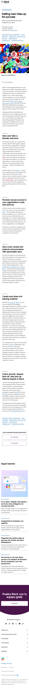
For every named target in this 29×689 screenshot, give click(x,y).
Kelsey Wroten (13, 30)
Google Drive (6, 267)
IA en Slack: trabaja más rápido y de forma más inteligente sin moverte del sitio (14, 504)
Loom (11, 344)
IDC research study (16, 101)
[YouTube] (19, 624)
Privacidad (4, 667)
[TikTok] (23, 624)
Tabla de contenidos (8, 75)
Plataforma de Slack (17, 40)
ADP (17, 392)
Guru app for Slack (13, 302)
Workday (5, 394)
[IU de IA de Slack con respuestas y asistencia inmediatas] (14, 483)
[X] (16, 624)
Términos (11, 667)
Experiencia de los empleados (11, 34)
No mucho (14, 443)
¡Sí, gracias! (14, 437)
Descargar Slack (5, 663)
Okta (3, 212)
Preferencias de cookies (7, 671)
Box (18, 267)
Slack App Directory (17, 411)
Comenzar (14, 603)
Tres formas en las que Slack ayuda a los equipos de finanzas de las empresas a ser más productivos (14, 560)
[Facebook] (13, 624)
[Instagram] (9, 624)
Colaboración (7, 9)
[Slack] (5, 2)
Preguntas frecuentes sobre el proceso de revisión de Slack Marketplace (12, 540)
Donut (18, 170)
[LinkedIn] (6, 624)
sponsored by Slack (8, 103)
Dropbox (13, 267)
